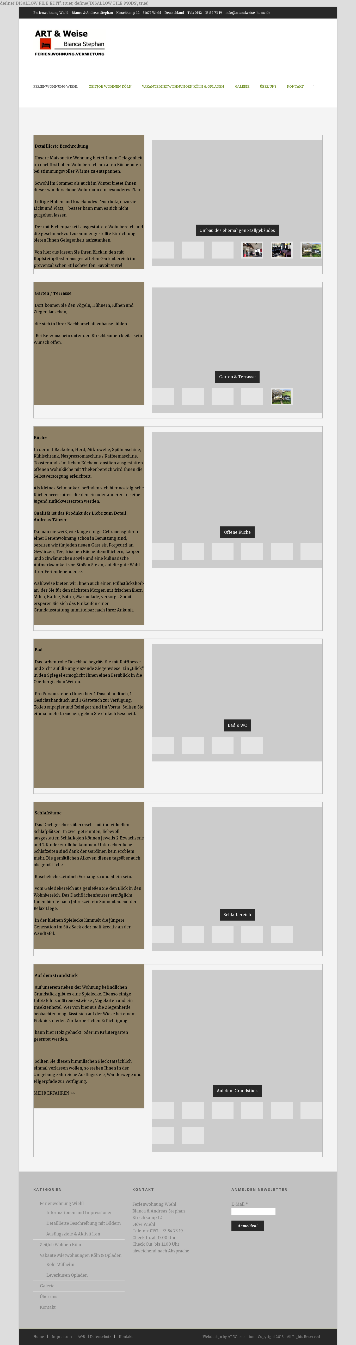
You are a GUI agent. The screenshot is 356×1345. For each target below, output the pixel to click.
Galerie (242, 86)
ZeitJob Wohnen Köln (110, 86)
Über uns (268, 86)
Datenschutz (100, 1337)
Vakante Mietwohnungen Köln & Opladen (183, 86)
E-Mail (239, 1204)
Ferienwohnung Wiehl (55, 86)
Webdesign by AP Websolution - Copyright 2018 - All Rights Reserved (261, 1337)
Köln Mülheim (60, 1264)
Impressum (62, 1337)
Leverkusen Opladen (67, 1275)
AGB (81, 1337)
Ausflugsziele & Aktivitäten (73, 1234)
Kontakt (295, 86)
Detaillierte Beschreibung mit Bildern (83, 1223)
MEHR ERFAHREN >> (54, 1093)
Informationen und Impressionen (79, 1212)
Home (38, 1337)
